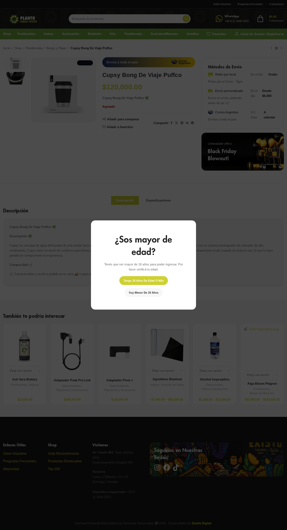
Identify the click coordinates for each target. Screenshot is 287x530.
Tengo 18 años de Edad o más (144, 280)
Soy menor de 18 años (143, 292)
